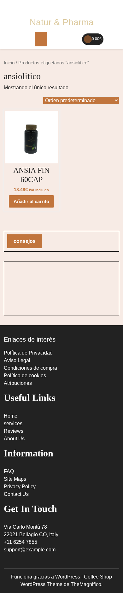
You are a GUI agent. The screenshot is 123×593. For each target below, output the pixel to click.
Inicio (9, 62)
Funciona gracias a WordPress (46, 576)
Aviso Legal (17, 360)
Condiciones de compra (30, 368)
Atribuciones (18, 383)
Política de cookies (25, 375)
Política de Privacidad (28, 352)
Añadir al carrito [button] (31, 201)
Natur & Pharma (62, 22)
